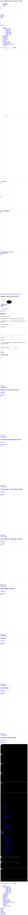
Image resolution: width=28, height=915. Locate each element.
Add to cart (9, 301)
